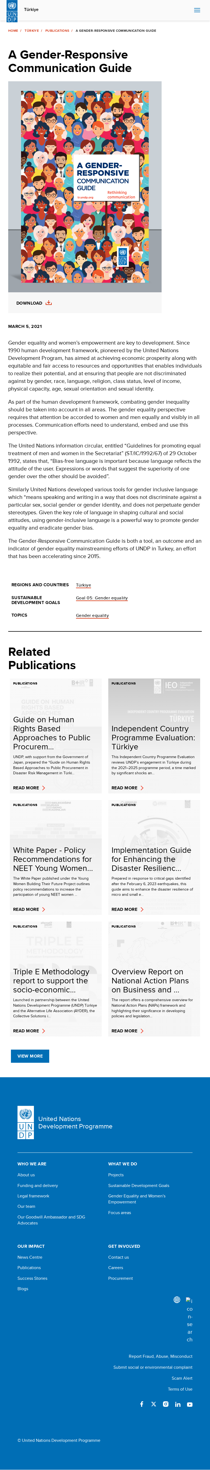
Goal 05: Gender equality (102, 598)
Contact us (118, 1257)
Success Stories (32, 1278)
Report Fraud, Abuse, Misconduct (160, 1356)
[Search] (189, 1320)
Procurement (120, 1278)
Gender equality (92, 615)
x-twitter (153, 1404)
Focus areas (119, 1213)
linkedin (177, 1404)
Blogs (23, 1289)
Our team (26, 1206)
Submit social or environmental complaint (152, 1367)
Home (13, 31)
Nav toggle (197, 10)
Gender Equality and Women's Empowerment (136, 1199)
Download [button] (29, 303)
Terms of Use (180, 1389)
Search (188, 10)
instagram (165, 1404)
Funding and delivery (38, 1186)
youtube (189, 1404)
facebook (141, 1404)
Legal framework (33, 1196)
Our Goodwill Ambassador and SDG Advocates (51, 1220)
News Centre (30, 1257)
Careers (115, 1268)
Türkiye (31, 9)
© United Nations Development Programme (59, 1440)
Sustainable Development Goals (138, 1186)
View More (30, 1056)
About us (26, 1175)
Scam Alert (182, 1378)
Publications (57, 31)
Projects (116, 1175)
